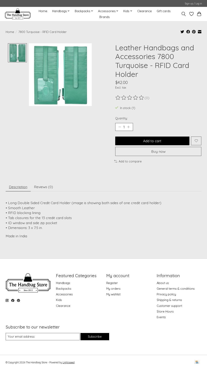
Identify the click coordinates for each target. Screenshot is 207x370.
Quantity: (121, 118)
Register (112, 283)
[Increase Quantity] (128, 127)
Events (161, 317)
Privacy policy (166, 294)
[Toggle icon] (183, 14)
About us (163, 283)
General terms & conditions (176, 288)
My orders (113, 288)
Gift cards (164, 11)
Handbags (63, 283)
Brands (104, 17)
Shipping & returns (169, 300)
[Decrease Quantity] (120, 127)
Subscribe (95, 336)
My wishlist (113, 294)
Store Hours (165, 311)
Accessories (64, 294)
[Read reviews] (130, 97)
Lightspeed (69, 362)
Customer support (169, 306)
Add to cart (152, 141)
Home (43, 11)
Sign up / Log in (193, 3)
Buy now (158, 151)
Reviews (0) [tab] (43, 186)
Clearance (144, 11)
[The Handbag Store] (18, 13)
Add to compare (130, 161)
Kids (59, 300)
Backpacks (63, 288)
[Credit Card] (196, 362)
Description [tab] (18, 186)
